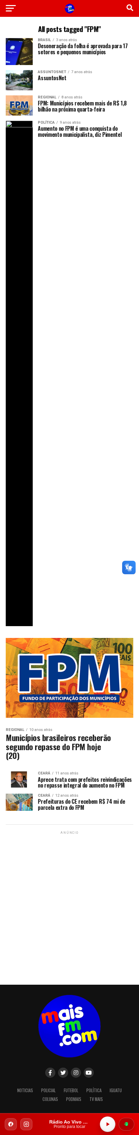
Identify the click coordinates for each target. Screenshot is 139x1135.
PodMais (73, 1099)
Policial (48, 1090)
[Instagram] (26, 1124)
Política (94, 1090)
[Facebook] (11, 1124)
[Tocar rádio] (107, 1124)
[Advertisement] (69, 905)
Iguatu (116, 1090)
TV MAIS (96, 1099)
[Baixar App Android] (126, 1124)
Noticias (25, 1090)
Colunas (50, 1099)
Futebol (71, 1090)
